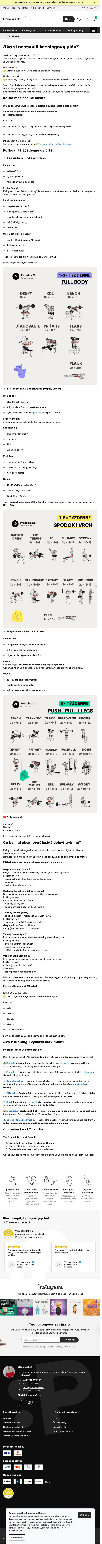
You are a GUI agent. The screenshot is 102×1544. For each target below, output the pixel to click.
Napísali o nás (59, 1427)
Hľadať (69, 19)
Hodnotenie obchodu (63, 1431)
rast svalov (63, 1063)
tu (21, 1531)
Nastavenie (17, 1538)
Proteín (10, 1072)
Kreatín (10, 1063)
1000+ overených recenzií (16, 1222)
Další (47, 1482)
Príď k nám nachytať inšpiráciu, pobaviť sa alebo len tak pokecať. (50, 1294)
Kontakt (50, 8)
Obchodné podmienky (13, 1427)
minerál (33, 1102)
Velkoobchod (37, 8)
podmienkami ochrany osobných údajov (60, 1347)
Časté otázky (59, 1423)
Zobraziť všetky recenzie (28, 1237)
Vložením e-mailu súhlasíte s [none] (49, 1347)
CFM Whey (12, 1093)
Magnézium (12, 1111)
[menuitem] (9, 30)
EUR (83, 8)
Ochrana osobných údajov (16, 1436)
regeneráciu (36, 413)
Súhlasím (84, 1515)
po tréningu (88, 1072)
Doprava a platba (19, 8)
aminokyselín (78, 1084)
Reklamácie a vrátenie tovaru (17, 1431)
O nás (6, 8)
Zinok (9, 1102)
